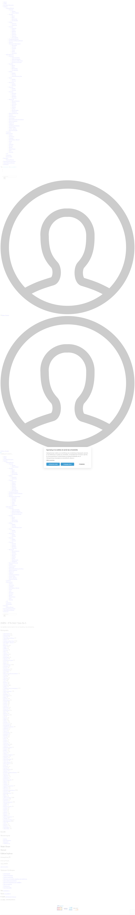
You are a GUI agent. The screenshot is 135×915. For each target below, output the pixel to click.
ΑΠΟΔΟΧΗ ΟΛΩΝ (53, 464)
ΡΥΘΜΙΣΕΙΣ (82, 464)
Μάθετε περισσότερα (50, 460)
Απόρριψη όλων (67, 464)
